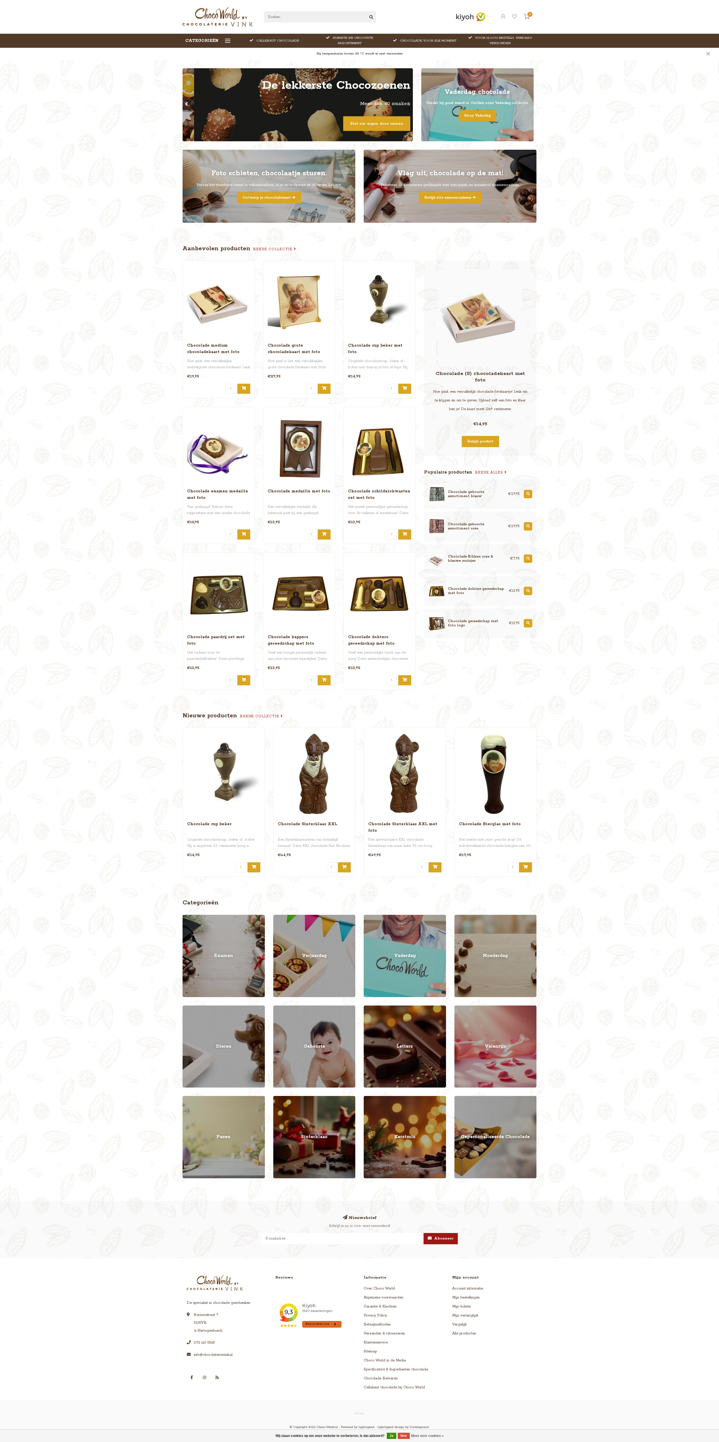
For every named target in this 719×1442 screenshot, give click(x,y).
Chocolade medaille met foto (299, 491)
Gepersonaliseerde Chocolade (479, 1099)
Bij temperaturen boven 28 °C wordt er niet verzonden (360, 54)
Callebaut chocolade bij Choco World (394, 1387)
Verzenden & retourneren (384, 1333)
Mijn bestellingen (466, 1297)
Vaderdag (372, 917)
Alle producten (464, 1333)
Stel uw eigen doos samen (365, 123)
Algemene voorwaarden (383, 1297)
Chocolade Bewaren (381, 1378)
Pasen (187, 1099)
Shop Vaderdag (477, 115)
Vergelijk (459, 1324)
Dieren (188, 1008)
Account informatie (467, 1288)
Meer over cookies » (427, 1436)
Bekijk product (480, 441)
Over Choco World (379, 1288)
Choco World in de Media (385, 1360)
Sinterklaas (282, 1099)
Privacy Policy (375, 1315)
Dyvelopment (419, 1427)
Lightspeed (366, 1427)
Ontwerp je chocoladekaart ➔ (269, 197)
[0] (526, 17)
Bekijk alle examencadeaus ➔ (450, 197)
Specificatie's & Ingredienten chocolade (396, 1369)
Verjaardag (282, 917)
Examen (189, 917)
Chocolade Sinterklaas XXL (307, 824)
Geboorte (280, 1008)
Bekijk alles (489, 472)
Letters (369, 1008)
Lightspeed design (391, 1427)
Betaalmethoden (377, 1324)
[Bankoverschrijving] (359, 1413)
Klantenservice (376, 1342)
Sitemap (370, 1351)
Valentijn (461, 1008)
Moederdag (464, 917)
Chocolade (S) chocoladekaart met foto (480, 376)
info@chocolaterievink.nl (213, 1355)
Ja (391, 1436)
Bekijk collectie (273, 249)
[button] (187, 105)
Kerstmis (371, 1099)
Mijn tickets (461, 1306)
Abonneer (443, 1238)
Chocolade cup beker (209, 824)
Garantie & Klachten (380, 1306)
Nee (404, 1436)
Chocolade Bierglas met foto (490, 824)
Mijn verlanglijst (465, 1315)
